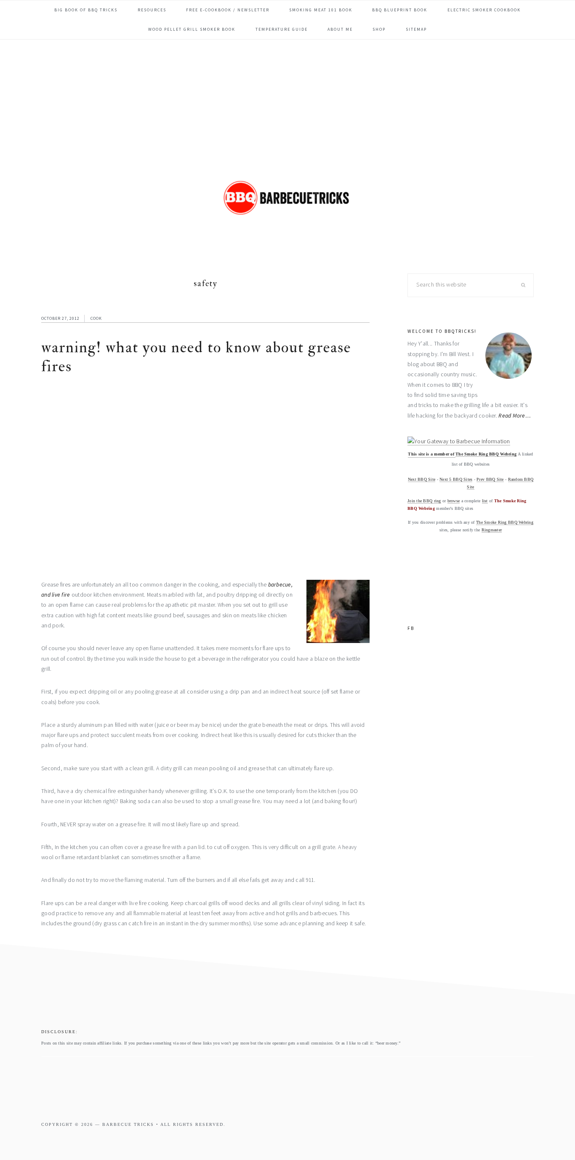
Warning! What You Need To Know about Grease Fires (196, 357)
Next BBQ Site (422, 479)
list (485, 500)
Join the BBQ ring (424, 500)
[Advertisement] (287, 103)
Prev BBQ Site (490, 479)
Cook (96, 318)
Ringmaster (492, 530)
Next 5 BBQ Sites (455, 479)
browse (453, 500)
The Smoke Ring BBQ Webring (485, 454)
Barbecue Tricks (287, 210)
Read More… (514, 415)
